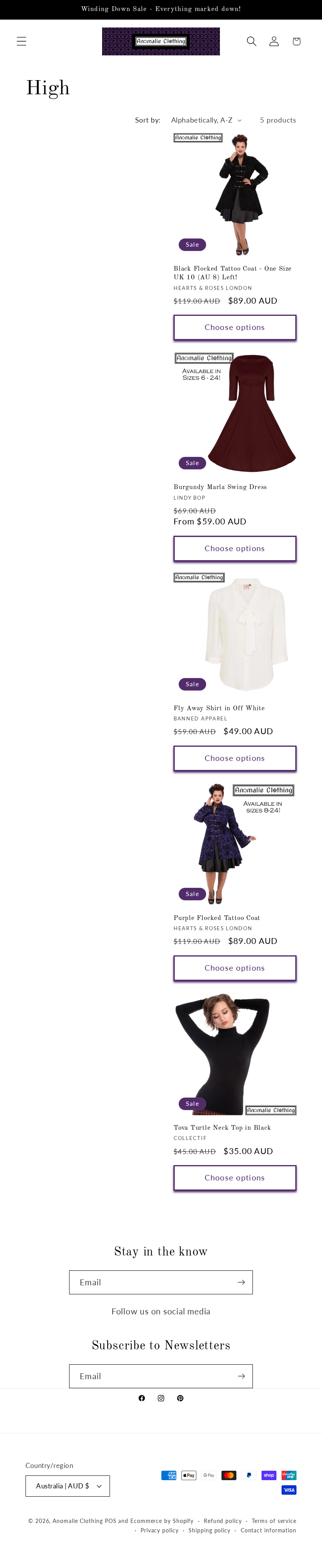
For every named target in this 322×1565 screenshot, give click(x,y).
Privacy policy (160, 1530)
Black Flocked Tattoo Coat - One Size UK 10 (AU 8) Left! (233, 273)
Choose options (235, 327)
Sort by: (148, 119)
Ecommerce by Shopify (162, 1520)
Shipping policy (209, 1530)
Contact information (268, 1530)
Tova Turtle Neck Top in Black (222, 1128)
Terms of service (274, 1520)
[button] (21, 41)
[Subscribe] (241, 1282)
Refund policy (223, 1520)
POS (111, 1520)
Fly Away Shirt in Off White (219, 708)
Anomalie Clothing (77, 1520)
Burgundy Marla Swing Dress (220, 487)
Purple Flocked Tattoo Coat (217, 918)
